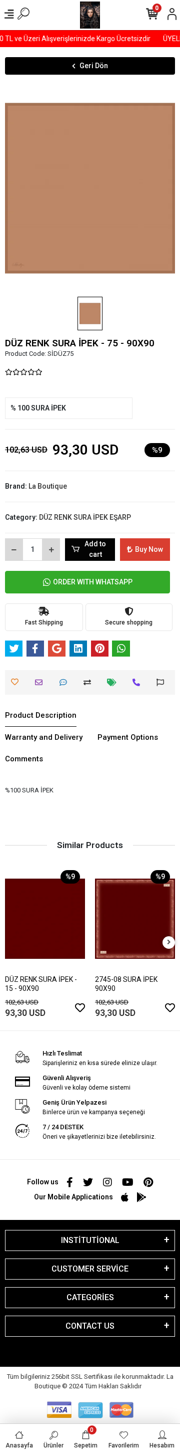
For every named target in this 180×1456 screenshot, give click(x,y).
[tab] (40, 716)
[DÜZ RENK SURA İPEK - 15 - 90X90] (45, 918)
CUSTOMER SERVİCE (90, 1269)
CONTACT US (90, 1326)
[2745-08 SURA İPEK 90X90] (135, 918)
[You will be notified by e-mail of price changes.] (114, 682)
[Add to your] (89, 682)
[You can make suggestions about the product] (163, 682)
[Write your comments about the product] (65, 682)
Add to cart (95, 549)
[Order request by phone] (139, 682)
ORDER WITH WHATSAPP (92, 582)
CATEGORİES (90, 1297)
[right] (169, 942)
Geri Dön (94, 66)
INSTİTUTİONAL (90, 1240)
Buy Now (149, 549)
